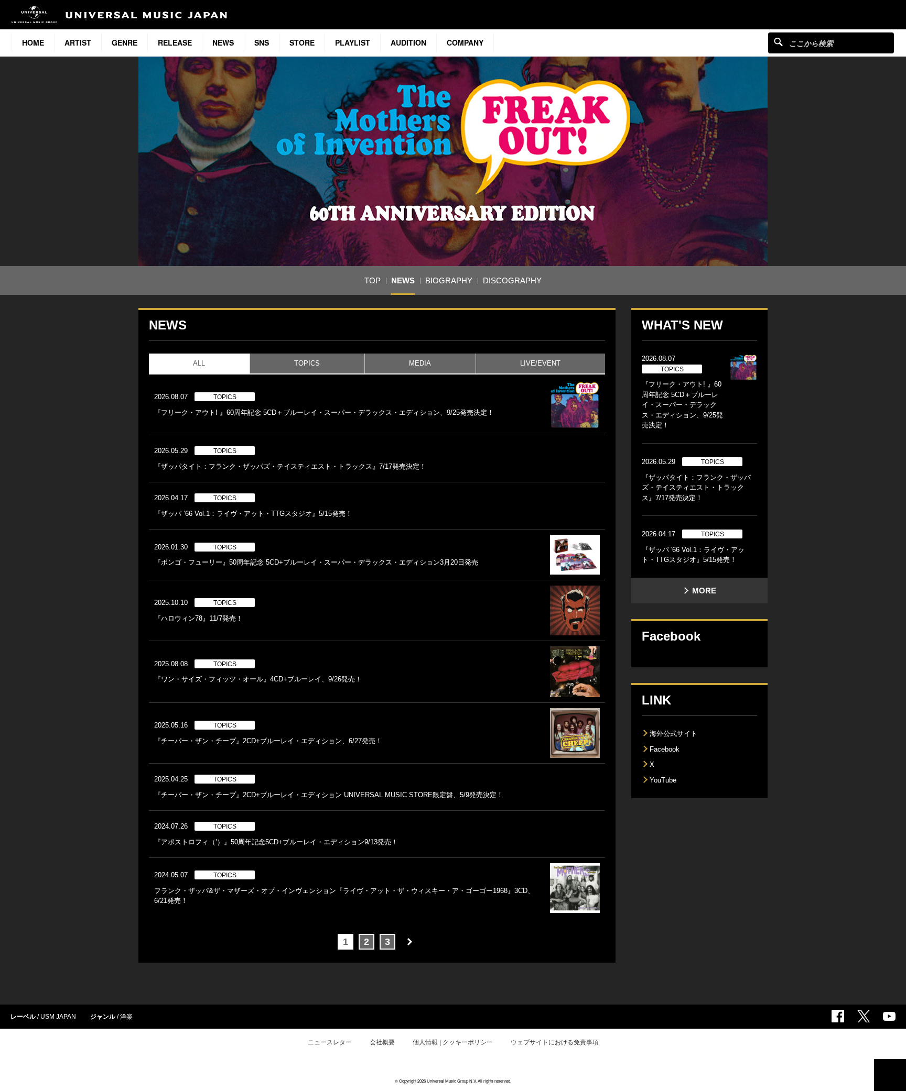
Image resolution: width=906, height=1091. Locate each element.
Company (465, 42)
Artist (77, 42)
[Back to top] (890, 1075)
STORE (302, 42)
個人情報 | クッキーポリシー (453, 1042)
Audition (408, 42)
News (223, 42)
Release (175, 42)
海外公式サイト (673, 733)
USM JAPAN (58, 1016)
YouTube (663, 780)
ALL (199, 363)
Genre (124, 42)
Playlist (352, 42)
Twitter (863, 1016)
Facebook (665, 749)
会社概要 (382, 1042)
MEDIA (420, 363)
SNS (261, 42)
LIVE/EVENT (540, 363)
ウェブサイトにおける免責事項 (555, 1042)
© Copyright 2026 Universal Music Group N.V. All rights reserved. (453, 1081)
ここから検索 (778, 41)
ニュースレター (330, 1042)
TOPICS (307, 363)
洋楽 (126, 1016)
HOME (33, 42)
